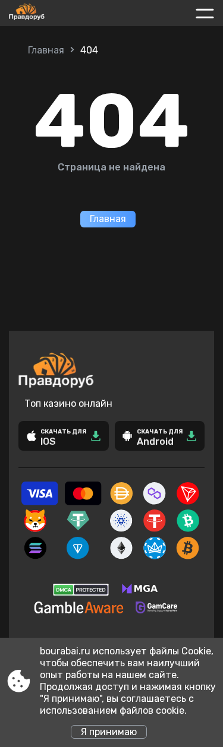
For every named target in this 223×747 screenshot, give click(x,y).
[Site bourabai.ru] (53, 13)
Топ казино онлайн (68, 403)
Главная (46, 50)
